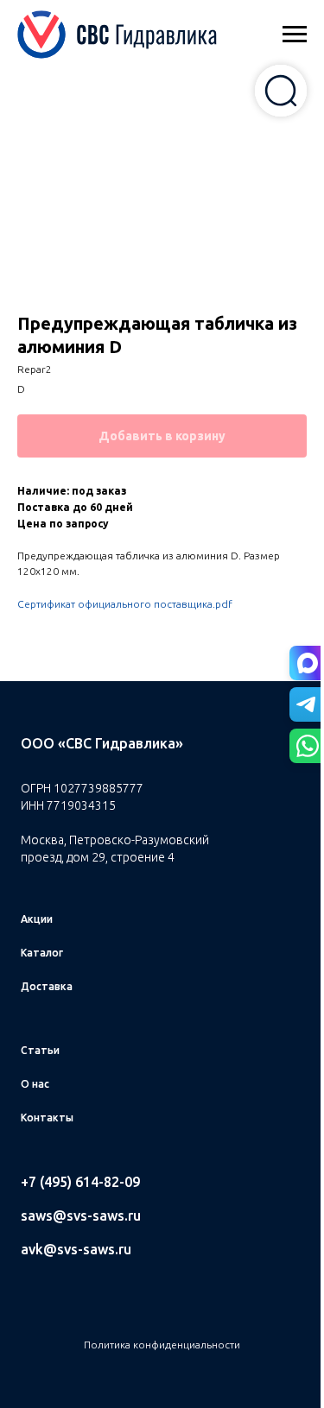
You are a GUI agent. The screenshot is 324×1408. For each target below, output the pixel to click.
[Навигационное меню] (295, 34)
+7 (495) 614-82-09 (80, 1182)
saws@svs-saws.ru (81, 1215)
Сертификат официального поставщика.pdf (124, 603)
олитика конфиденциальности (165, 1344)
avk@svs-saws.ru (76, 1249)
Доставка (47, 986)
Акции (37, 919)
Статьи (40, 1050)
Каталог (42, 952)
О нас (35, 1083)
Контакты (47, 1117)
